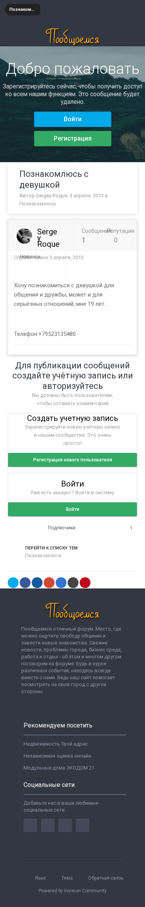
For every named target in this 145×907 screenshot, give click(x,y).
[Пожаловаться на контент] (120, 258)
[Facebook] (30, 825)
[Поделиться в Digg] (37, 582)
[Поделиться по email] (73, 582)
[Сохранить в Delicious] (61, 582)
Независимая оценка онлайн (57, 756)
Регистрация (73, 138)
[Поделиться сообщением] (129, 258)
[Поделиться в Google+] (49, 582)
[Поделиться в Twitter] (13, 582)
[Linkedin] (65, 825)
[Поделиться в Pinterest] (85, 582)
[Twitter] (48, 825)
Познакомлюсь (37, 204)
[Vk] (82, 825)
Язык (41, 878)
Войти (73, 119)
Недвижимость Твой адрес (56, 744)
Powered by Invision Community (73, 890)
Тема (67, 878)
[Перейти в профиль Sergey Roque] (24, 236)
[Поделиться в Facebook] (25, 582)
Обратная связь (105, 878)
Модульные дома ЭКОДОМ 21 (59, 768)
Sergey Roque (51, 195)
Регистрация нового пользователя (72, 460)
